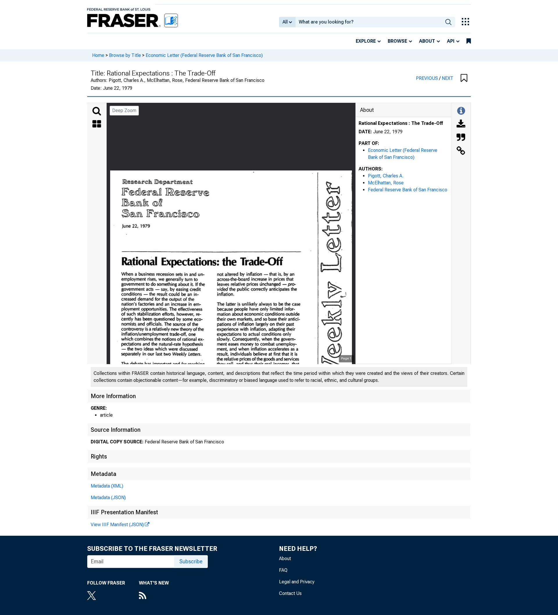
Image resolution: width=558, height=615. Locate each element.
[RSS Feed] (154, 596)
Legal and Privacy (296, 582)
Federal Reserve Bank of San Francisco (407, 190)
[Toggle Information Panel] (461, 111)
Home (98, 55)
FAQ (283, 570)
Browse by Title (125, 55)
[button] (464, 78)
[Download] (461, 124)
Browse (397, 41)
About (427, 41)
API (451, 41)
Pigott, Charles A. (385, 176)
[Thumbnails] (97, 124)
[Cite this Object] (461, 138)
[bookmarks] (468, 41)
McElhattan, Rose (386, 183)
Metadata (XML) (107, 486)
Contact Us (290, 593)
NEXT (447, 78)
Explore (366, 41)
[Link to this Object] (461, 151)
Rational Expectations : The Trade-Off (401, 123)
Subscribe (191, 561)
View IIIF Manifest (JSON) (117, 524)
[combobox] (368, 22)
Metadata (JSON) (108, 497)
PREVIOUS (427, 78)
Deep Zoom (124, 110)
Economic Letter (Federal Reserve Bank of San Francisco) (204, 55)
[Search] (97, 111)
